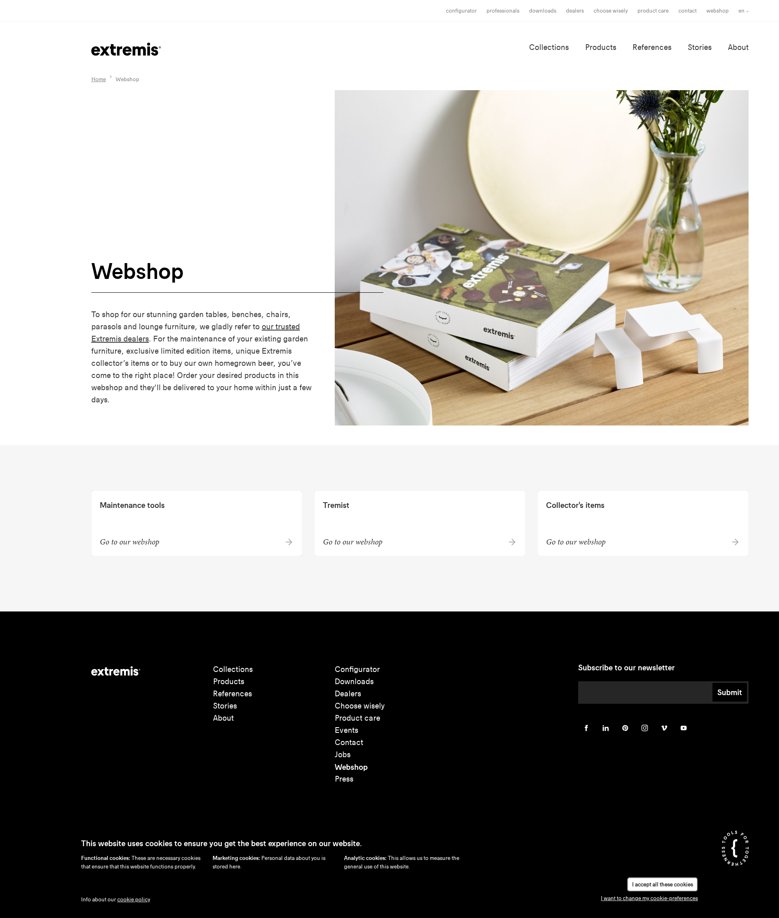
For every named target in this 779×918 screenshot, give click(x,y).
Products (600, 47)
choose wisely (611, 10)
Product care (653, 10)
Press (344, 779)
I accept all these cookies (662, 884)
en (741, 10)
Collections (549, 47)
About (738, 47)
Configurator (461, 10)
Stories (700, 47)
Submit (729, 692)
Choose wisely (360, 706)
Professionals (502, 10)
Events (346, 730)
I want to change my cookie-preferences (649, 898)
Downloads (542, 10)
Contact (687, 10)
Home (98, 79)
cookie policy (133, 899)
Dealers (575, 10)
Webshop (717, 10)
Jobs (343, 754)
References (652, 47)
